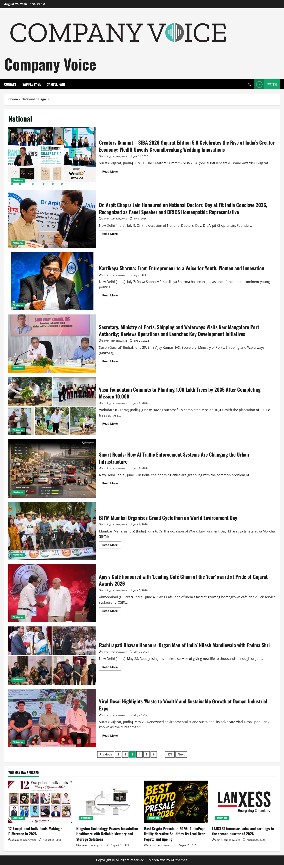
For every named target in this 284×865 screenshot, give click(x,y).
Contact (10, 84)
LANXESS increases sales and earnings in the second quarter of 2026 (243, 831)
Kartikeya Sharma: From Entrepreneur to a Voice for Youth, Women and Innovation (52, 281)
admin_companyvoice (114, 156)
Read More (111, 172)
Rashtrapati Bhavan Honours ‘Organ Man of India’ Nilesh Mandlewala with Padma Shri (52, 655)
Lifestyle (18, 817)
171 (169, 754)
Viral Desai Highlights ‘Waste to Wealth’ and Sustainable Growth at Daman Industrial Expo (52, 718)
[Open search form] (249, 84)
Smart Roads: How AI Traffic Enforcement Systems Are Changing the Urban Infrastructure (52, 468)
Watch (272, 84)
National (18, 180)
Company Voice (50, 64)
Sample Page (31, 84)
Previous (106, 754)
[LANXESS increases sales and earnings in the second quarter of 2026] (244, 802)
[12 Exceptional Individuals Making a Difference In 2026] (40, 802)
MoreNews (157, 860)
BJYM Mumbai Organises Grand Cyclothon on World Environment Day (52, 531)
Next (181, 754)
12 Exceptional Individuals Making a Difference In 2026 (35, 831)
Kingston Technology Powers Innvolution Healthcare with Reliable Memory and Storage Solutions (107, 834)
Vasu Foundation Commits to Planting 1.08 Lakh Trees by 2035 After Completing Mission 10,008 (52, 406)
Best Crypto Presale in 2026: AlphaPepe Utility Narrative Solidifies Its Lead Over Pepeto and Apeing (174, 834)
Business (86, 817)
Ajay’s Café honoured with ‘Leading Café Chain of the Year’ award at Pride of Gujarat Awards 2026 (52, 593)
